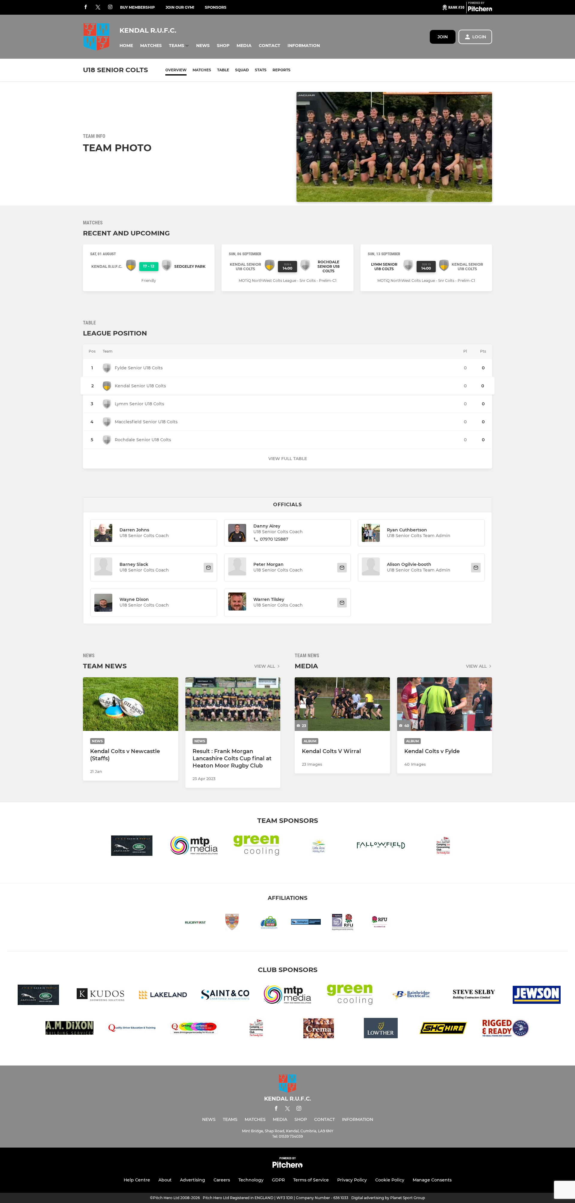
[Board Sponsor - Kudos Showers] (101, 996)
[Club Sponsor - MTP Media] (194, 846)
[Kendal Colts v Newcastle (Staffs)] (130, 704)
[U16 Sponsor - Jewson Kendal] (537, 996)
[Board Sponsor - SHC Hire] (443, 1029)
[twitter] (98, 7)
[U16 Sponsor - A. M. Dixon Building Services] (69, 1029)
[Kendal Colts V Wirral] (342, 704)
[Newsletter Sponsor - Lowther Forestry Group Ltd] (381, 1029)
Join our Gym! (180, 7)
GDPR (278, 1180)
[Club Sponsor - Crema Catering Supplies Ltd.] (319, 1029)
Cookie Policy (389, 1180)
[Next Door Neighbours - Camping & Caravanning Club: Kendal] (443, 846)
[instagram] (110, 7)
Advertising (192, 1180)
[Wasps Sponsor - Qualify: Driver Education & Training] (132, 1029)
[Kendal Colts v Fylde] (444, 704)
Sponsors (215, 7)
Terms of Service (311, 1180)
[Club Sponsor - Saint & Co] (225, 996)
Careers (222, 1180)
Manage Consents (432, 1180)
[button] (126, 46)
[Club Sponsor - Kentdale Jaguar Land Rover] (132, 846)
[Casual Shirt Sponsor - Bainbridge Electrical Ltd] (412, 996)
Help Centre (137, 1180)
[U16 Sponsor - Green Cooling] (256, 846)
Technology (251, 1180)
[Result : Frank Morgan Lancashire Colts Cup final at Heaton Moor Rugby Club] (233, 704)
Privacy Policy (352, 1180)
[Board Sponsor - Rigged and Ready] (505, 1029)
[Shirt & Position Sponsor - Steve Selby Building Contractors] (474, 996)
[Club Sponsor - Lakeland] (163, 996)
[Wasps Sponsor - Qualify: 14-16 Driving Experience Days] (194, 1029)
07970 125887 (274, 539)
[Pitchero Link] (480, 9)
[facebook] (85, 7)
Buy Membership (137, 7)
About (165, 1180)
